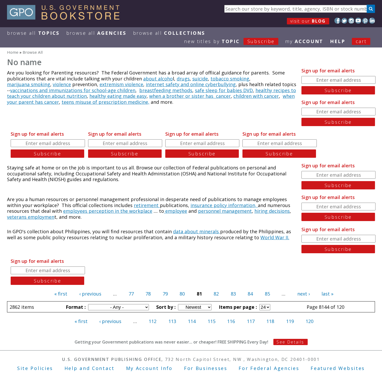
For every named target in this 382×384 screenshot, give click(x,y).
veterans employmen (30, 217)
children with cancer (256, 96)
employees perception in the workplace (107, 211)
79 (165, 294)
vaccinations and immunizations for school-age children (72, 90)
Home (12, 52)
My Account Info (149, 368)
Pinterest (365, 21)
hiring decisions (272, 211)
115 (211, 321)
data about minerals (196, 231)
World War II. (274, 237)
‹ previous (90, 294)
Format (75, 307)
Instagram (351, 21)
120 (309, 321)
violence (62, 84)
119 (290, 321)
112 (152, 321)
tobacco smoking (229, 79)
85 (267, 294)
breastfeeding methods (165, 90)
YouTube (358, 21)
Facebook (337, 21)
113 (172, 321)
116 (231, 321)
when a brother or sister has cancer (190, 96)
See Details (290, 342)
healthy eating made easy (118, 96)
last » (327, 294)
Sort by (165, 307)
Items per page (237, 307)
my (304, 41)
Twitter (344, 21)
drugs (183, 79)
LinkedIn (372, 21)
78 (148, 294)
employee (175, 211)
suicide (200, 79)
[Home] (65, 18)
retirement (147, 205)
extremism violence (121, 84)
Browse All (33, 33)
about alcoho (158, 79)
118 (270, 321)
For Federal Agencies (269, 368)
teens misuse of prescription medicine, (105, 102)
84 (250, 294)
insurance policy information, (224, 205)
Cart (361, 41)
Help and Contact (89, 368)
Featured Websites (338, 368)
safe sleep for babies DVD (224, 90)
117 (251, 321)
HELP (337, 41)
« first (60, 294)
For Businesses (205, 368)
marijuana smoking (28, 84)
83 (233, 294)
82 (216, 294)
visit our (308, 21)
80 (182, 294)
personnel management (225, 211)
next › (303, 294)
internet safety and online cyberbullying (191, 84)
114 (192, 321)
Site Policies (35, 368)
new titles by (229, 41)
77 (131, 294)
